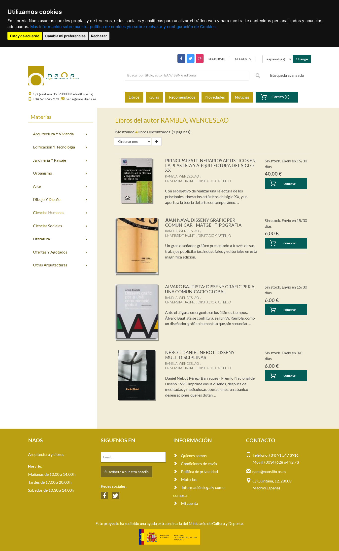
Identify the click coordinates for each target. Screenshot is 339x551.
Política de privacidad (199, 471)
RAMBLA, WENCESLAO (182, 176)
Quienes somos (194, 455)
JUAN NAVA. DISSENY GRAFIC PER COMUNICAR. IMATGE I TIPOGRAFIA (203, 222)
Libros (134, 97)
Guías (154, 97)
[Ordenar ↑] (157, 141)
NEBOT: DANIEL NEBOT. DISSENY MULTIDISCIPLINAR (200, 355)
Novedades (215, 97)
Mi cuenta (189, 503)
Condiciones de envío (199, 463)
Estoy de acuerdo (24, 36)
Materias (189, 479)
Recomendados (182, 97)
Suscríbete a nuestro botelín (126, 472)
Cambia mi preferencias (65, 36)
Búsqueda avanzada (287, 75)
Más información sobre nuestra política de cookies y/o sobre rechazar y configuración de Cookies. (123, 26)
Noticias (242, 97)
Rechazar (99, 36)
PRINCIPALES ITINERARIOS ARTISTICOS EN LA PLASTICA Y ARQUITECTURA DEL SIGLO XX (210, 165)
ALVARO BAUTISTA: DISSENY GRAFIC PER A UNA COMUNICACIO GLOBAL (209, 289)
